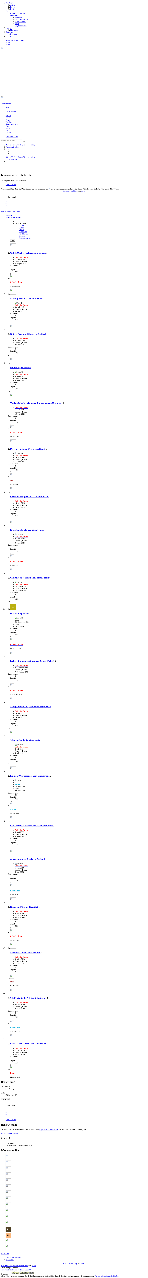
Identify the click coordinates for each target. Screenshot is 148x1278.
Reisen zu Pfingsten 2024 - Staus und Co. (29, 496)
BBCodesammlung (70, 1264)
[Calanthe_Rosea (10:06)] (8, 1165)
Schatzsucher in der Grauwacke (25, 740)
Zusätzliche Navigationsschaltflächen (14, 1266)
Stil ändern (5, 1254)
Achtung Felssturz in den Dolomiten (27, 298)
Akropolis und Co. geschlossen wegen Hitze (30, 706)
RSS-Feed (9, 215)
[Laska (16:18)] (8, 1213)
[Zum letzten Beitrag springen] (12, 278)
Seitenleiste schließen (13, 217)
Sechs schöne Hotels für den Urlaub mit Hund (32, 825)
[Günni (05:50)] (8, 1183)
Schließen (115, 1276)
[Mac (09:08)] (8, 1220)
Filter (12, 240)
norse (83, 191)
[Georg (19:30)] (8, 1177)
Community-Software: (16, 1270)
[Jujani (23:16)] (8, 1201)
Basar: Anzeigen (12, 124)
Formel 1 (9, 132)
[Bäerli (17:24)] (8, 1159)
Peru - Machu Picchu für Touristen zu (28, 1043)
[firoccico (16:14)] (8, 1244)
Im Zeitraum (5, 1087)
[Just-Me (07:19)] (8, 1207)
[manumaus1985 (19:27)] (8, 1250)
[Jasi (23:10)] (8, 1195)
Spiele (8, 128)
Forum (8, 120)
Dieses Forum (11, 112)
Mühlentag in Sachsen (20, 367)
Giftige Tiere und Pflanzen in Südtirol (28, 334)
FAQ (7, 130)
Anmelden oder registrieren (15, 40)
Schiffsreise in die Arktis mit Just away (28, 998)
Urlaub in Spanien (19, 613)
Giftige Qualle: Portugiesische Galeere (28, 253)
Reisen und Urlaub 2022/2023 (24, 907)
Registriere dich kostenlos (48, 1130)
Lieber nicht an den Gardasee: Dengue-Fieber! (32, 661)
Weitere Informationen (103, 1276)
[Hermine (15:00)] (8, 1189)
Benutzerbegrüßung (70, 191)
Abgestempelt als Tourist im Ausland (27, 859)
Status (3, 1093)
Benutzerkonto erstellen (9, 1134)
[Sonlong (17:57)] (8, 1226)
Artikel (8, 116)
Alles (7, 107)
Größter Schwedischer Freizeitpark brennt (30, 578)
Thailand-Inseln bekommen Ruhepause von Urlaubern (36, 403)
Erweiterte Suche (12, 137)
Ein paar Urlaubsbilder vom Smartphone (29, 776)
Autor (21, 228)
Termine (9, 122)
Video (8, 126)
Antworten (23, 232)
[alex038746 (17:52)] (8, 1232)
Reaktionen (23, 234)
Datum (21, 230)
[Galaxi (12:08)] (8, 1171)
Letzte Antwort (24, 238)
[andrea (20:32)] (8, 1238)
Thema (22, 225)
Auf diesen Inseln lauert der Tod (25, 952)
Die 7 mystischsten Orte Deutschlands (27, 449)
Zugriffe (22, 236)
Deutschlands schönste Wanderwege (27, 530)
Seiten (8, 118)
